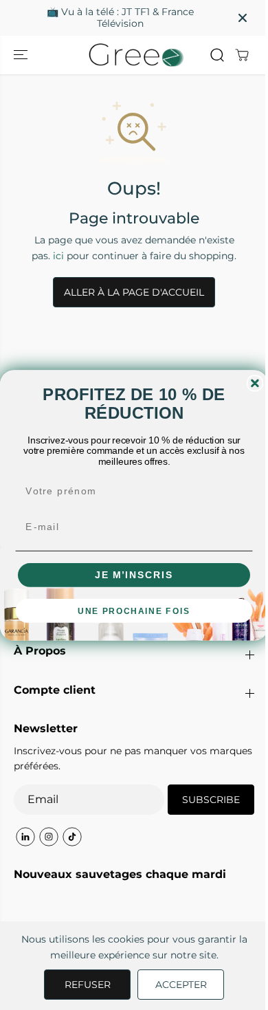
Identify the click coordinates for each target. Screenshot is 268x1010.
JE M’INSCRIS (134, 574)
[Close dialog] (255, 382)
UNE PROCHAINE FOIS (134, 610)
